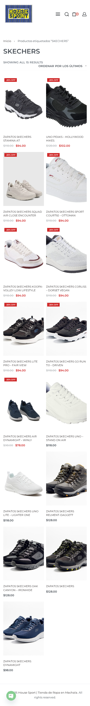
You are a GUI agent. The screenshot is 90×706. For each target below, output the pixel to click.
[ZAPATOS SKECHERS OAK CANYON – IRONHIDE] (23, 554)
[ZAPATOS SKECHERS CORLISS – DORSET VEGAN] (66, 254)
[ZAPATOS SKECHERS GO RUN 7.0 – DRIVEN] (66, 329)
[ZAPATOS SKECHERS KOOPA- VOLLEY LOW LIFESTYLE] (23, 254)
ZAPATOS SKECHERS (60, 586)
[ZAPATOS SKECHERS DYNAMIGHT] (23, 628)
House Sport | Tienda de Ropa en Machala (47, 692)
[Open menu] (57, 14)
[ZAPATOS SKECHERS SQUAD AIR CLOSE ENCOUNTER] (23, 179)
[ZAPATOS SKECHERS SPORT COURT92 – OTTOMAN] (66, 179)
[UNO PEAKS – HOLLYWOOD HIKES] (66, 104)
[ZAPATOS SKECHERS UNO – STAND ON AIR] (66, 404)
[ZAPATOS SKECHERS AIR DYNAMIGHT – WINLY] (23, 404)
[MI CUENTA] (84, 14)
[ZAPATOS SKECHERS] (66, 554)
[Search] (66, 14)
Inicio (7, 41)
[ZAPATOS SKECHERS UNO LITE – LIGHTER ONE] (23, 478)
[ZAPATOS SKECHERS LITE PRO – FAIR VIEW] (23, 329)
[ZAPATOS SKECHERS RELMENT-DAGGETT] (66, 478)
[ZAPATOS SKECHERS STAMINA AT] (23, 104)
